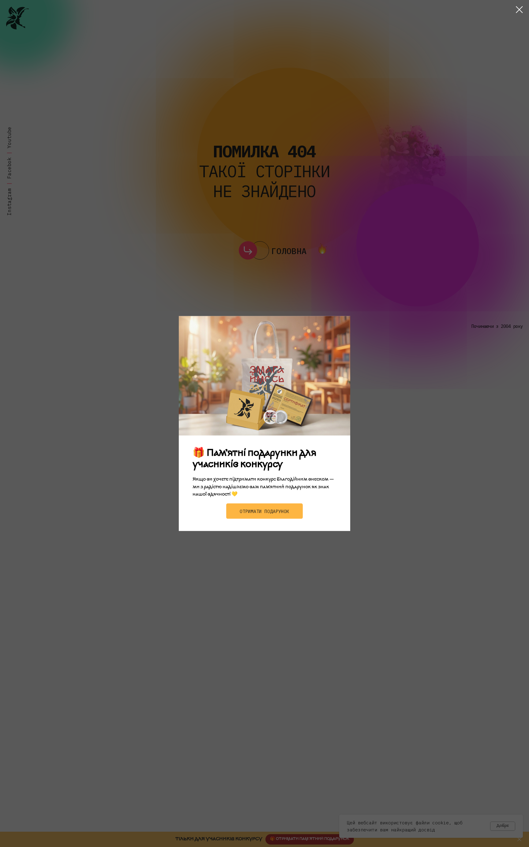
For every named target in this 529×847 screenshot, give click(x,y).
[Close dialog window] (519, 9)
